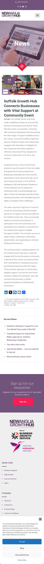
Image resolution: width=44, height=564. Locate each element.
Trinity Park (21, 303)
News (6, 483)
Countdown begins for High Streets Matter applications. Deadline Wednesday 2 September (21, 337)
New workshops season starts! (19, 357)
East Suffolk (25, 299)
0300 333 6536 (22, 2)
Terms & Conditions (11, 513)
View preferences (22, 555)
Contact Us (8, 505)
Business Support (10, 470)
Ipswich (32, 299)
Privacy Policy (22, 560)
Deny (22, 548)
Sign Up (23, 402)
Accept (22, 542)
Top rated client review (16, 345)
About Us (7, 501)
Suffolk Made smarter (20, 301)
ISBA (37, 299)
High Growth (8, 475)
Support (13, 303)
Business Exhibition (13, 299)
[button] (40, 519)
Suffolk (10, 301)
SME (5, 301)
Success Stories (10, 479)
